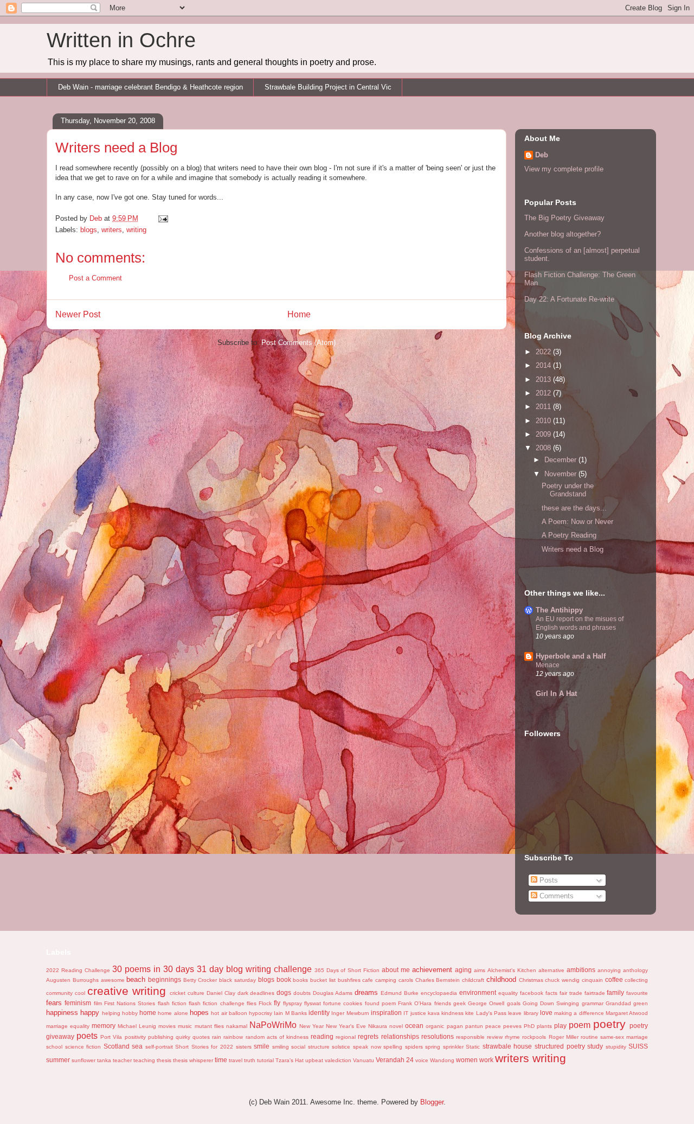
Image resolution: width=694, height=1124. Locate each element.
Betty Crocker (200, 980)
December (561, 460)
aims (479, 970)
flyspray (292, 1003)
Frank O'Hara (415, 1003)
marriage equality (67, 1026)
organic (435, 1026)
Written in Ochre (121, 40)
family (615, 992)
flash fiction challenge (217, 1003)
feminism (78, 1002)
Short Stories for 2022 (204, 1047)
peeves (512, 1026)
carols (406, 980)
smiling (280, 1047)
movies (167, 1026)
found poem (380, 1003)
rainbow (233, 1037)
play (560, 1025)
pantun (474, 1026)
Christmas (531, 980)
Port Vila (111, 1037)
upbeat (314, 1060)
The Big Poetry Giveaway (564, 218)
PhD (529, 1026)
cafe (367, 980)
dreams (366, 992)
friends (442, 1003)
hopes (199, 1012)
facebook (531, 993)
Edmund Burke (400, 993)
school (54, 1047)
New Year (311, 1026)
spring (432, 1047)
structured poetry (560, 1046)
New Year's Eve (346, 1026)
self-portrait (159, 1047)
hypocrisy (260, 1013)
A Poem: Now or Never (577, 522)
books (300, 980)
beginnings (164, 979)
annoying (609, 970)
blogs (88, 230)
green (640, 1003)
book (284, 979)
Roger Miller (564, 1037)
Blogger (432, 1102)
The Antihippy (559, 610)
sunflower (83, 1060)
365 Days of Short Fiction (347, 970)
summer (58, 1059)
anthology (635, 970)
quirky (183, 1037)
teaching (144, 1060)
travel (235, 1060)
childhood (501, 979)
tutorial (265, 1060)
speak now (367, 1047)
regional (346, 1037)
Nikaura (377, 1026)
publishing (161, 1037)
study (595, 1046)
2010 (544, 421)
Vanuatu (363, 1060)
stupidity (616, 1047)
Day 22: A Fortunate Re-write (569, 299)
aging (463, 969)
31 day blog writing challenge (254, 969)
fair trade (571, 993)
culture (196, 993)
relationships (400, 1036)
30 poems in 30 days (153, 969)
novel (396, 1026)
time (221, 1059)
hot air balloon (229, 1013)
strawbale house (507, 1046)
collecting (636, 980)
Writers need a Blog (572, 549)
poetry (609, 1024)
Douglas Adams (332, 993)
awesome (113, 980)
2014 (544, 365)
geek (459, 1003)
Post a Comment (95, 278)
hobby (130, 1013)
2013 (544, 379)
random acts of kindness (277, 1037)
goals (513, 1003)
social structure (310, 1047)
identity (319, 1012)
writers (111, 230)
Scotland (117, 1046)
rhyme (512, 1037)
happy (89, 1012)
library (531, 1013)
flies (251, 1003)
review (495, 1037)
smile (261, 1046)
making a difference (579, 1013)
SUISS (638, 1046)
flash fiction (172, 1003)
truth (249, 1060)
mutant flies (209, 1026)
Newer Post (77, 314)
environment (477, 992)
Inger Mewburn (350, 1013)
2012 (544, 393)
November (561, 474)
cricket (177, 993)
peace (493, 1026)
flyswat (312, 1003)
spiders (414, 1047)
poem (579, 1025)
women (467, 1059)
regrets (368, 1036)
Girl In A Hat (556, 693)
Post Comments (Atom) (298, 343)
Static (473, 1047)
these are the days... (574, 508)
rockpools (534, 1037)
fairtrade (594, 993)
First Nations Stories (130, 1003)
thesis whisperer (193, 1060)
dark (242, 993)
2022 (544, 352)
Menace (548, 665)
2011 (544, 407)
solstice (341, 1047)
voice (421, 1060)
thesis (164, 1060)
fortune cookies (342, 1003)
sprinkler (453, 1047)
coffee (614, 979)
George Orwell (486, 1003)
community (59, 993)
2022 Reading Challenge (78, 970)
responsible (470, 1037)
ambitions (581, 969)
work (486, 1059)
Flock (265, 1003)
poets (87, 1035)
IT (405, 1013)
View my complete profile (563, 169)
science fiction (83, 1047)
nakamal (236, 1026)
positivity (135, 1037)
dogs (284, 992)
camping (385, 980)
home (147, 1012)
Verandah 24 (395, 1059)
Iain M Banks (290, 1013)
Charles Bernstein (437, 980)
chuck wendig (562, 980)
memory (103, 1025)
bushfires (349, 980)
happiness (62, 1012)
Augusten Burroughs (72, 980)
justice (418, 1013)
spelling (392, 1047)
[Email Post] (162, 218)
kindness (452, 1013)
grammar (592, 1003)
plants (544, 1026)
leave (515, 1013)
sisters (244, 1047)
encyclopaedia (439, 993)
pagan (455, 1026)
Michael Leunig (137, 1026)
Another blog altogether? (562, 234)
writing (136, 230)
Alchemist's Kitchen (511, 970)
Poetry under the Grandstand (568, 490)
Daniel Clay (221, 993)
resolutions (437, 1036)
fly (277, 1002)
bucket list (323, 980)
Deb (541, 155)
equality (508, 993)
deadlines (262, 993)
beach (135, 979)
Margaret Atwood (627, 1013)
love (546, 1012)
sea (137, 1046)
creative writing (126, 991)
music (185, 1026)
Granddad (618, 1003)
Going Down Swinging (551, 1003)
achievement (432, 970)
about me (396, 969)
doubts (302, 993)
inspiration (386, 1012)
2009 (544, 434)
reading (322, 1036)
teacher (122, 1060)
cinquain (592, 980)
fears (54, 1003)
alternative (551, 970)
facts (551, 993)
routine (589, 1037)
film (98, 1003)
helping (111, 1013)
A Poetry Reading (569, 535)
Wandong (442, 1060)
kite (469, 1013)
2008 (544, 448)
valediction (338, 1060)
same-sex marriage (624, 1037)
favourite (637, 993)
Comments (555, 896)
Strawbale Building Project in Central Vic (328, 87)
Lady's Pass (491, 1013)
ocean (414, 1025)
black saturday (237, 980)
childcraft (473, 980)
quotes (201, 1037)
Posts (547, 880)
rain (216, 1037)
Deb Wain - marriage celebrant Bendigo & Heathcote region (150, 87)
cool (80, 993)
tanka (104, 1060)
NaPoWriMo (273, 1025)
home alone (173, 1013)
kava (434, 1013)
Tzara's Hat (289, 1060)
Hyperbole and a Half (571, 656)
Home (299, 314)
